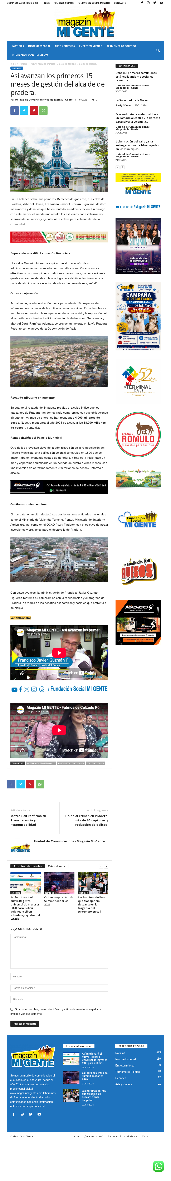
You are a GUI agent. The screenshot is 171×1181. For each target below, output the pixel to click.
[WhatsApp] (43, 110)
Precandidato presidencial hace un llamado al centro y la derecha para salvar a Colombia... (138, 117)
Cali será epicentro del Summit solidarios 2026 (59, 900)
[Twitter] (154, 3)
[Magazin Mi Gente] (85, 23)
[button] (158, 50)
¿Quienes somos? (64, 2)
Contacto (120, 2)
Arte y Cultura (65, 46)
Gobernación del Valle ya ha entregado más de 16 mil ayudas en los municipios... (137, 145)
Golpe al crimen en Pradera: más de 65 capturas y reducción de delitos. (86, 820)
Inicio (47, 2)
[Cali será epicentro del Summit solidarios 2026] (59, 883)
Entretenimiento (90, 46)
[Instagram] (148, 3)
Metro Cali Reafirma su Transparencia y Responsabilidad (28, 820)
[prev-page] (101, 866)
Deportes (120, 1078)
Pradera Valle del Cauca (71, 763)
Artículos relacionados (28, 866)
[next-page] (106, 866)
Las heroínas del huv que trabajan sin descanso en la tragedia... (94, 1095)
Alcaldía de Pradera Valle (41, 763)
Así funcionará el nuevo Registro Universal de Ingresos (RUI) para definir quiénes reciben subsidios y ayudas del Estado (25, 907)
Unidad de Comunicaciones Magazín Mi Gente (44, 99)
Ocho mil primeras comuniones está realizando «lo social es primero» (136, 76)
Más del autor (56, 866)
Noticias (18, 46)
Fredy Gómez (123, 105)
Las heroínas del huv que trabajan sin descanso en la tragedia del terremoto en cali (91, 904)
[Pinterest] (34, 110)
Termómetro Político (121, 46)
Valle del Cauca (95, 763)
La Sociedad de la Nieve (132, 100)
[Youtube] (161, 3)
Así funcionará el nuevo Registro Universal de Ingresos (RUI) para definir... (94, 1058)
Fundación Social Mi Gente (94, 2)
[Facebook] (141, 3)
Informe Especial (39, 46)
